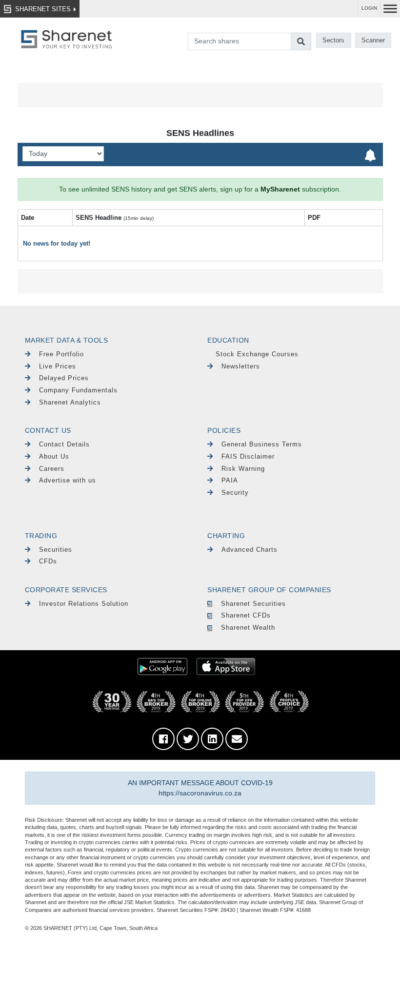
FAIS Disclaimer (248, 456)
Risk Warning (243, 468)
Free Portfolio (61, 354)
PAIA (229, 480)
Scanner (373, 40)
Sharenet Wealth (248, 627)
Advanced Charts (249, 549)
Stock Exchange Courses (257, 354)
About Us (54, 456)
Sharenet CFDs (246, 615)
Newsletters (240, 366)
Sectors (333, 40)
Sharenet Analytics (70, 402)
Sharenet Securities (253, 603)
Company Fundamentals (78, 390)
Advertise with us (67, 480)
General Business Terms (261, 444)
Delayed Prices (64, 378)
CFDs (48, 561)
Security (235, 492)
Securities (55, 549)
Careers (51, 468)
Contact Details (64, 444)
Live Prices (57, 366)
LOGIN (369, 8)
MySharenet (280, 189)
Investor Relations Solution (83, 603)
